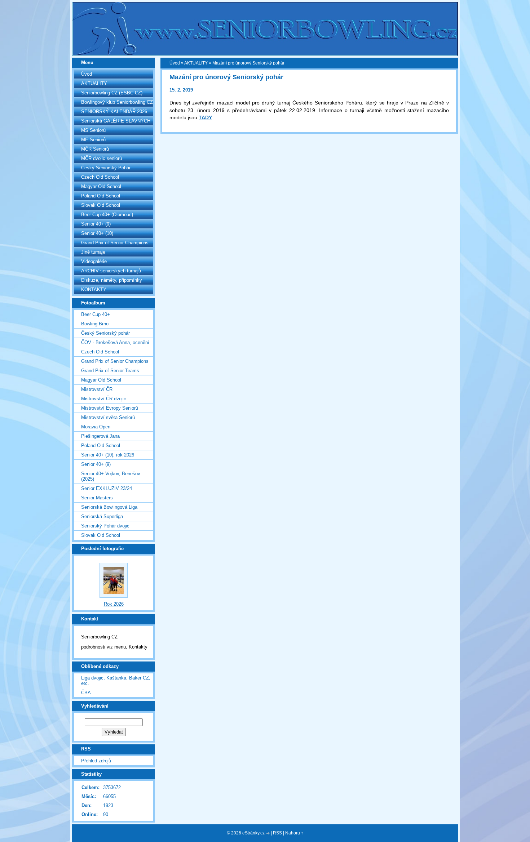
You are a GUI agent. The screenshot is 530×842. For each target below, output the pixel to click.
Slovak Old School (100, 205)
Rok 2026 (114, 604)
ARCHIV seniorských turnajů (111, 270)
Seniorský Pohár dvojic (105, 526)
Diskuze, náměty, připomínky (111, 280)
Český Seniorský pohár (105, 333)
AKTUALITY (94, 83)
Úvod (86, 74)
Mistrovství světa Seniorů (108, 417)
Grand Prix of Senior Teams (110, 370)
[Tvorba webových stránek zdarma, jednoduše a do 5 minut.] (268, 833)
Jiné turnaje (93, 252)
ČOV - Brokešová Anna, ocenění (115, 342)
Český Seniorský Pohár (106, 167)
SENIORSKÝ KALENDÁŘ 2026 (114, 111)
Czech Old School (100, 177)
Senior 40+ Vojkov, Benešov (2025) (110, 476)
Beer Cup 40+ (95, 314)
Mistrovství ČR (96, 389)
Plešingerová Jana (100, 436)
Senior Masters (97, 497)
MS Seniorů (93, 130)
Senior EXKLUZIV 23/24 (106, 488)
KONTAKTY (93, 289)
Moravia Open (95, 426)
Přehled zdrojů (96, 760)
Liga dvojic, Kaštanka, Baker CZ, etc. (115, 680)
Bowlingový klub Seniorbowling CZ (117, 102)
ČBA (86, 692)
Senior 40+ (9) (96, 224)
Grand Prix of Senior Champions (115, 242)
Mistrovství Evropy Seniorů (109, 408)
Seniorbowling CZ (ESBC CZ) (111, 92)
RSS (277, 833)
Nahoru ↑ (294, 833)
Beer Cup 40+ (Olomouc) (107, 214)
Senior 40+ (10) (97, 233)
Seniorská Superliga (102, 516)
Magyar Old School (101, 186)
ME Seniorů (93, 139)
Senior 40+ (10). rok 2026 (107, 455)
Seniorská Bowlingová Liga (109, 507)
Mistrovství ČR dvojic (103, 398)
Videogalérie (94, 261)
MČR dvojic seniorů (101, 158)
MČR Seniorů (95, 149)
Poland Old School (100, 196)
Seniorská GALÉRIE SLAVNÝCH (115, 121)
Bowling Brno (95, 323)
